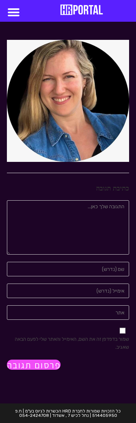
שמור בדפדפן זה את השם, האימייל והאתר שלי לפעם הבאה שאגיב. (72, 343)
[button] (13, 12)
